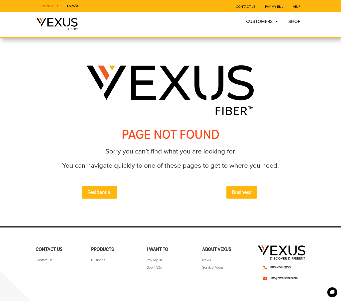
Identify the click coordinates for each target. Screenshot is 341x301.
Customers (259, 21)
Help (297, 7)
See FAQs (154, 268)
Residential (99, 192)
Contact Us (246, 7)
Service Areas (213, 268)
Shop (294, 21)
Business (46, 6)
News (206, 260)
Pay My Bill (274, 7)
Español (74, 6)
